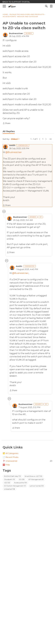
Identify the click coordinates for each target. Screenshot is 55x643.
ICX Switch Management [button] (15, 486)
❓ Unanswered (27, 461)
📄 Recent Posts (10, 457)
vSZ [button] (7, 483)
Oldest (14, 139)
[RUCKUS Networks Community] (11, 6)
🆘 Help (6, 465)
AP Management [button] (36, 479)
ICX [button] (22, 479)
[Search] (46, 6)
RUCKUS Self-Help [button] (12, 476)
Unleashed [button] (9, 489)
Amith (12, 145)
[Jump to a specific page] (50, 139)
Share (6, 123)
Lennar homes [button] (37, 486)
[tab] (8, 131)
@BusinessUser (13, 152)
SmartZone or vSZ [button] (33, 476)
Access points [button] (20, 483)
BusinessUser (16, 33)
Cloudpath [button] (9, 479)
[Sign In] (51, 6)
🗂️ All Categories (10, 453)
